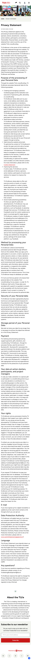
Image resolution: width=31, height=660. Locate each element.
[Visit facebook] (3, 656)
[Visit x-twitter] (21, 656)
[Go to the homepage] (6, 2)
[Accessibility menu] (29, 658)
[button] (29, 3)
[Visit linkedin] (15, 656)
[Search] (20, 3)
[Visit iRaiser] (15, 651)
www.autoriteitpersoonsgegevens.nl (12, 537)
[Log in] (25, 2)
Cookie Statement (9, 165)
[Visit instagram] (9, 656)
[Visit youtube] (28, 656)
